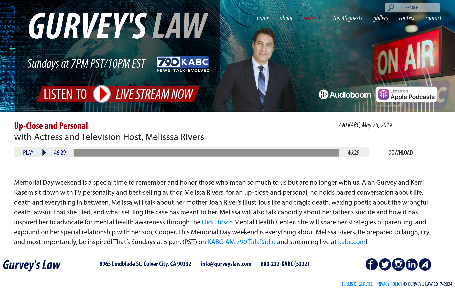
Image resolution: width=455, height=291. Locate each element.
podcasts (313, 18)
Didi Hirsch (217, 222)
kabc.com (352, 242)
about (286, 18)
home (263, 18)
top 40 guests (348, 18)
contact (433, 18)
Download (400, 153)
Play (28, 153)
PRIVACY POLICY (389, 284)
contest (407, 18)
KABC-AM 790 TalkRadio (241, 242)
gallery (381, 18)
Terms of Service (357, 284)
